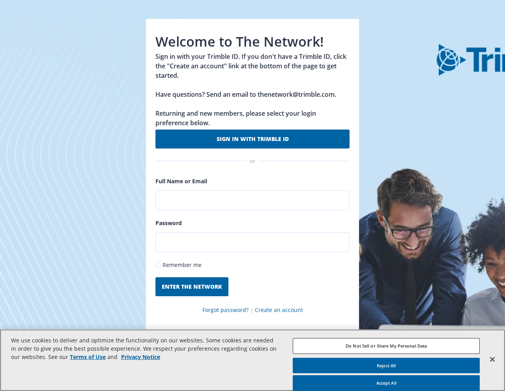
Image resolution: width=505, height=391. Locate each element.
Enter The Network (192, 286)
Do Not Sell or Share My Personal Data (386, 346)
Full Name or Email (181, 181)
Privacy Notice (140, 357)
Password (168, 223)
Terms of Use (88, 357)
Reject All (386, 365)
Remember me (182, 265)
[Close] (492, 359)
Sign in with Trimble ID (253, 139)
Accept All (386, 383)
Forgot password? (225, 310)
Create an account (279, 310)
